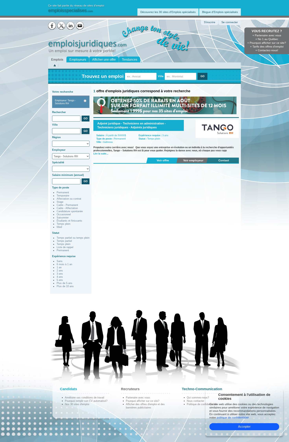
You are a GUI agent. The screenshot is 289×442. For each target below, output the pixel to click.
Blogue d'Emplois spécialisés (220, 12)
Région (56, 137)
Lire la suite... (100, 153)
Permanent (63, 192)
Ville (160, 76)
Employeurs (77, 59)
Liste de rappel (65, 247)
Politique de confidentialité (202, 404)
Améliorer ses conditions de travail (84, 397)
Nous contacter (195, 400)
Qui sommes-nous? (198, 397)
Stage (60, 202)
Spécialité (58, 162)
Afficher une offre (104, 59)
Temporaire (63, 195)
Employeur (58, 149)
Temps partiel (64, 241)
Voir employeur (193, 160)
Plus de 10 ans (65, 286)
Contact (223, 160)
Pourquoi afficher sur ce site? (142, 400)
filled (59, 227)
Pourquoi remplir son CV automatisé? (86, 400)
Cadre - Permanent (67, 205)
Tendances (129, 59)
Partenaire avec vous (138, 397)
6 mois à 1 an (64, 264)
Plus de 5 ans (64, 283)
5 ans (60, 280)
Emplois (57, 59)
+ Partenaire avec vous (266, 35)
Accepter (244, 426)
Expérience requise (63, 256)
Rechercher (59, 112)
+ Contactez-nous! (266, 50)
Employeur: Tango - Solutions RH (65, 102)
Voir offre (163, 160)
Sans (60, 261)
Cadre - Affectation (67, 208)
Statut (55, 232)
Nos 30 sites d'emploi (77, 404)
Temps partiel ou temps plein (73, 238)
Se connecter (229, 22)
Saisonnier (63, 217)
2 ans (60, 270)
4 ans (60, 277)
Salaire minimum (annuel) (68, 175)
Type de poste (60, 187)
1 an (59, 267)
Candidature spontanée (70, 211)
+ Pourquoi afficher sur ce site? (266, 42)
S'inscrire (209, 22)
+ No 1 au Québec (266, 39)
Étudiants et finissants (69, 220)
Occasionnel (64, 214)
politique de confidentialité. (233, 417)
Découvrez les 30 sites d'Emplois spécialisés (168, 12)
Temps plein (63, 224)
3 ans (60, 273)
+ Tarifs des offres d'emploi (266, 46)
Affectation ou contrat (69, 198)
